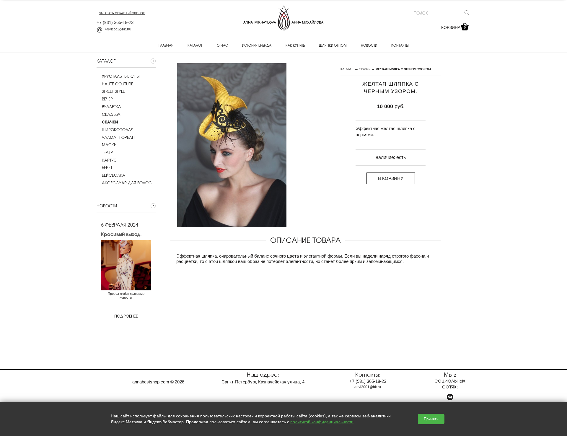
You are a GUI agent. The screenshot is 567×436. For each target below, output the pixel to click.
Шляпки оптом (333, 45)
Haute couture (117, 84)
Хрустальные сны (120, 76)
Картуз (109, 160)
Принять (431, 419)
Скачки (365, 69)
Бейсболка (113, 175)
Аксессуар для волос (127, 183)
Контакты (399, 45)
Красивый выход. (121, 234)
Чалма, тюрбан (118, 137)
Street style (113, 91)
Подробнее (126, 316)
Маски (109, 144)
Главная (166, 45)
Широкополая (117, 129)
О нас (222, 45)
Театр (107, 152)
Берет (107, 167)
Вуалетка (111, 106)
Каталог (195, 45)
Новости (369, 45)
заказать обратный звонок (122, 13)
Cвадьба (111, 114)
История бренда (256, 45)
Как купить (295, 45)
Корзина (453, 27)
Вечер (107, 99)
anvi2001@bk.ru (118, 29)
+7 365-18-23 (115, 22)
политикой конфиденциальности (321, 421)
